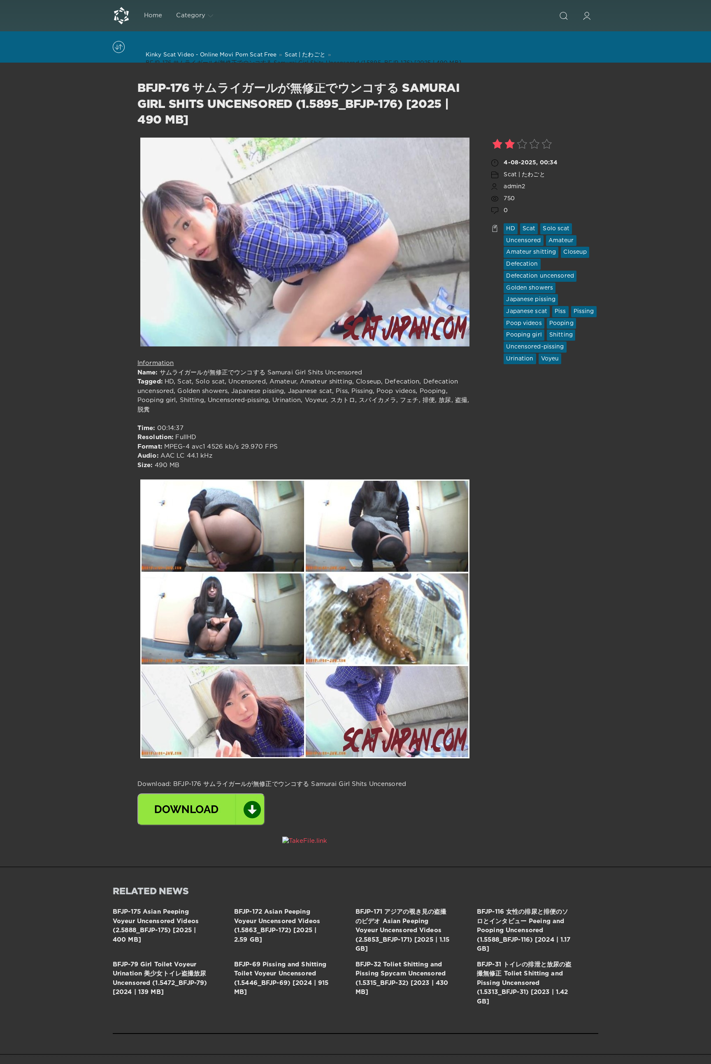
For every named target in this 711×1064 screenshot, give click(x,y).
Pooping (561, 323)
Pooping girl (523, 334)
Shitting (561, 334)
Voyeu (550, 358)
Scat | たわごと (524, 174)
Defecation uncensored (540, 276)
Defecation (522, 264)
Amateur (561, 240)
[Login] (586, 15)
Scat (529, 228)
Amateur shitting (531, 252)
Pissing (584, 311)
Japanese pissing (530, 299)
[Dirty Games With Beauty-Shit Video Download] (121, 15)
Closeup (575, 252)
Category (190, 15)
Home (153, 15)
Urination (519, 358)
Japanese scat (526, 311)
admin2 (514, 186)
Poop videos (523, 323)
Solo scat (556, 228)
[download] (201, 809)
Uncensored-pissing (535, 346)
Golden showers (529, 287)
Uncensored (523, 240)
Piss (560, 311)
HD (510, 228)
